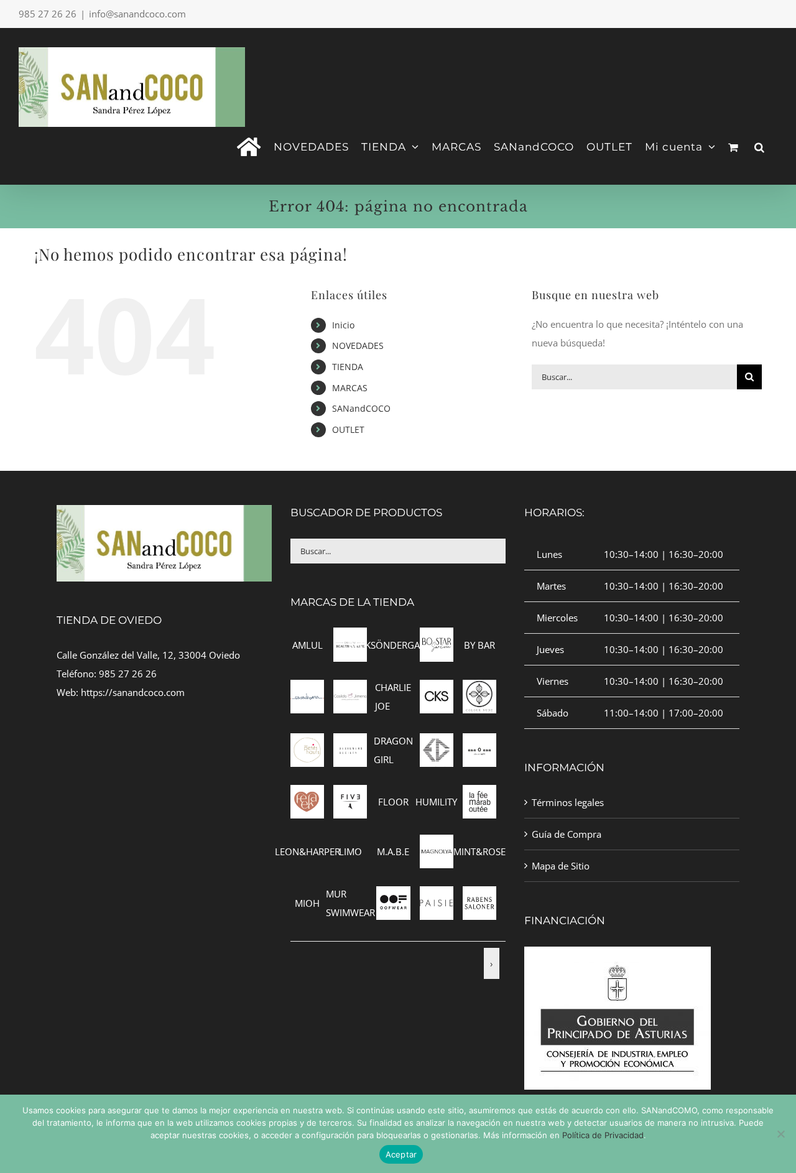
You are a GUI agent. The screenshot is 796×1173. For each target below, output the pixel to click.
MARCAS (350, 388)
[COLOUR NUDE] (479, 689)
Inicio (343, 325)
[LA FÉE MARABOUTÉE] (479, 794)
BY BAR (479, 645)
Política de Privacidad (603, 1135)
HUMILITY (436, 801)
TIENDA (347, 367)
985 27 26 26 (128, 673)
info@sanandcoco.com (137, 13)
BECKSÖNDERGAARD (393, 645)
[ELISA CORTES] (436, 742)
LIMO (350, 851)
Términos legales (568, 802)
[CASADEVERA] (307, 689)
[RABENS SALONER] (479, 895)
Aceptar (401, 1154)
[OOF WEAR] (393, 895)
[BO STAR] (436, 637)
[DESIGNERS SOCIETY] (350, 742)
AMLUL (307, 645)
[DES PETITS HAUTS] (307, 742)
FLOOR (393, 801)
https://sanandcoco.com (133, 692)
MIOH (307, 903)
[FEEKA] (307, 794)
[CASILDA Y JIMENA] (350, 689)
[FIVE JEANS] (350, 794)
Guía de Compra (566, 834)
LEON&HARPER (307, 851)
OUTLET (348, 429)
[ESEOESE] (479, 742)
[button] (759, 146)
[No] (780, 1134)
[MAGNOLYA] (436, 844)
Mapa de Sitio (561, 866)
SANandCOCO (361, 408)
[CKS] (436, 689)
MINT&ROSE (479, 851)
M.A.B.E (393, 851)
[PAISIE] (436, 895)
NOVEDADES (358, 345)
